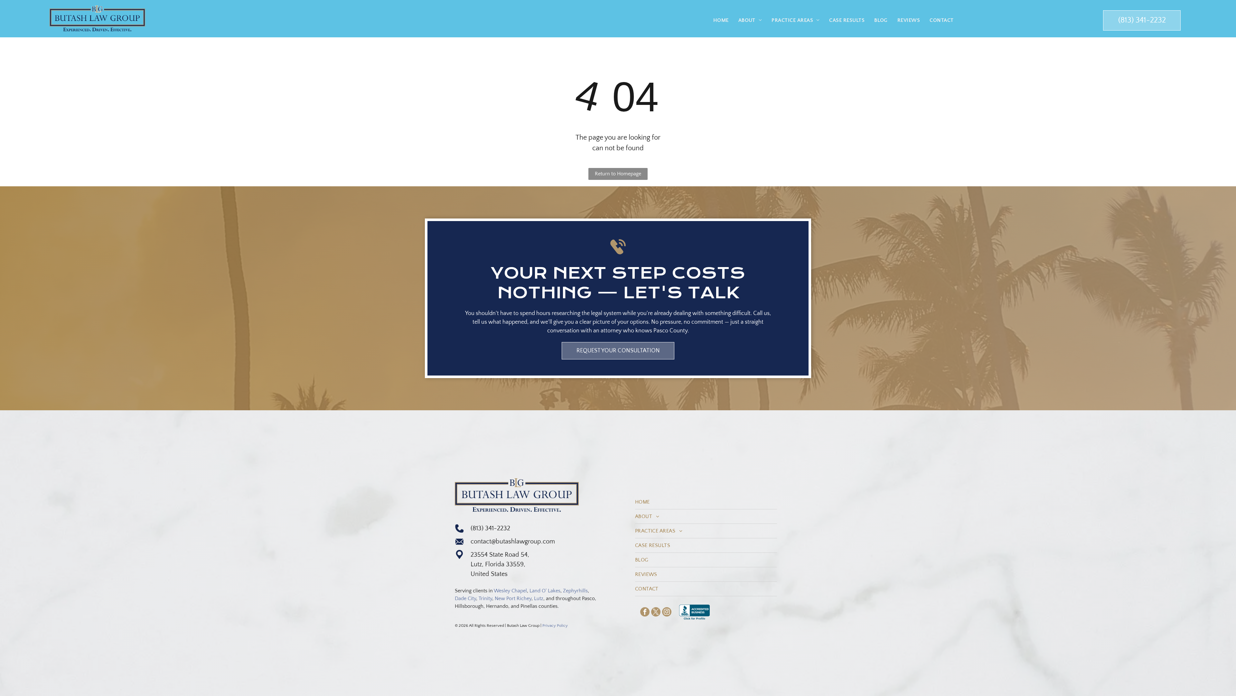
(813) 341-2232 (490, 528)
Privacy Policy (555, 625)
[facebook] (645, 612)
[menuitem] (721, 20)
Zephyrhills (575, 591)
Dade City (465, 598)
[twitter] (655, 612)
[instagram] (666, 612)
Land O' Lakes (544, 591)
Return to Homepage (618, 174)
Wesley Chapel (510, 591)
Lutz (538, 598)
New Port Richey (513, 598)
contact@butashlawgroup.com (513, 541)
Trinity (485, 598)
